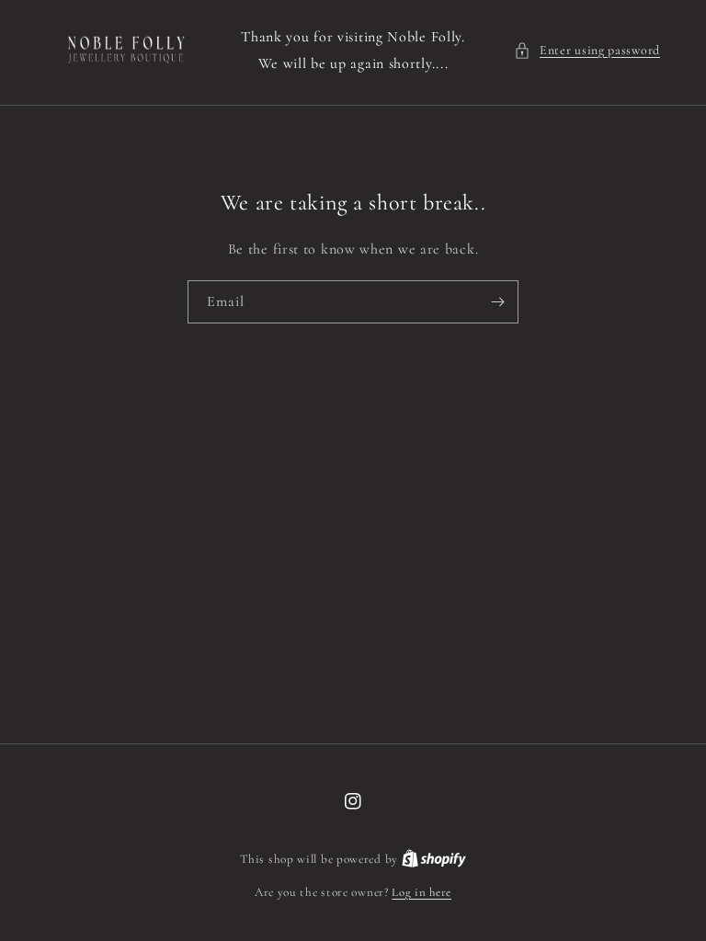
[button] (587, 50)
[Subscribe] (497, 301)
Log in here (421, 892)
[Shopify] (434, 859)
